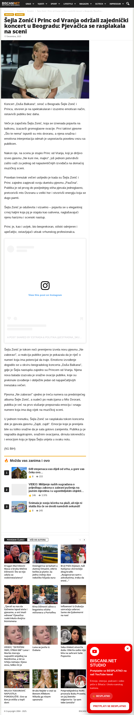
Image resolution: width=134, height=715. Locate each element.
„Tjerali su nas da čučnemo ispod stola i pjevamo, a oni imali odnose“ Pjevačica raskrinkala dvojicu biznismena (15, 614)
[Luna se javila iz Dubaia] (45, 635)
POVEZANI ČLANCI (15, 539)
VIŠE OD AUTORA (38, 539)
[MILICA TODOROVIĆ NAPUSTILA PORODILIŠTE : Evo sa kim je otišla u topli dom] (16, 678)
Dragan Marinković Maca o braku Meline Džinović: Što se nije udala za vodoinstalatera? (15, 571)
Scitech (99, 3)
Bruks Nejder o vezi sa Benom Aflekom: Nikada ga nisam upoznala (44, 695)
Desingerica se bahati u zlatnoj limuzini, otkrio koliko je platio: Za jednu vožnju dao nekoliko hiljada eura (45, 571)
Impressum (115, 3)
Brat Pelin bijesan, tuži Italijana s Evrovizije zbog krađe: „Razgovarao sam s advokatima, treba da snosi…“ (73, 573)
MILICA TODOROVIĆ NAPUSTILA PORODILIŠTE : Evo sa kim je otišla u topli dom (15, 696)
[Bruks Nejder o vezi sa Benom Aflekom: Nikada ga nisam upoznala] (45, 678)
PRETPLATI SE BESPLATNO (109, 706)
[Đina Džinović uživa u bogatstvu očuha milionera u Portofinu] (45, 594)
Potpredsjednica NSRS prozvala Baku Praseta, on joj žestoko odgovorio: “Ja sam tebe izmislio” (73, 696)
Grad (28, 3)
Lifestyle (68, 3)
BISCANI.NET (84, 711)
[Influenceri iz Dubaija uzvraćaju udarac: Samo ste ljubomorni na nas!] (73, 594)
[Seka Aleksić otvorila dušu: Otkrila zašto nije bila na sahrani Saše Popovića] (73, 635)
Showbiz (30, 11)
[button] (128, 4)
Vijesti (41, 3)
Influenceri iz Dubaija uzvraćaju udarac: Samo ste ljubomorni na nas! (72, 611)
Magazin (84, 3)
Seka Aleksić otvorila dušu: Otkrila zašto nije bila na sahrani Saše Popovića (73, 652)
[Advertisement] (45, 523)
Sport (54, 3)
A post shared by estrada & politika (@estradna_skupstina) (48, 337)
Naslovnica (8, 11)
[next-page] (84, 540)
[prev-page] (80, 540)
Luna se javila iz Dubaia (41, 649)
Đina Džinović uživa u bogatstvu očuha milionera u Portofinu (44, 609)
